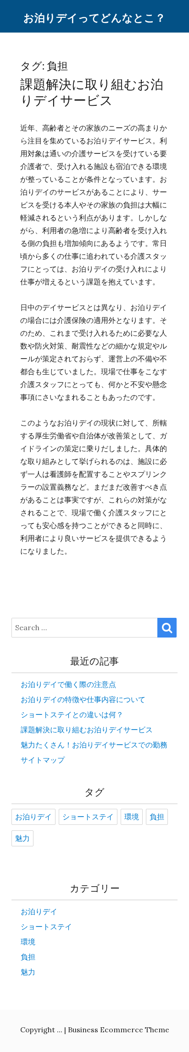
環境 (131, 817)
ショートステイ (88, 817)
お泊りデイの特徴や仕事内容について (83, 699)
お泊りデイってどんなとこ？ (94, 18)
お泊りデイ (33, 817)
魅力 (22, 838)
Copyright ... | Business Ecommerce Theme (94, 1029)
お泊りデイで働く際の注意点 (68, 684)
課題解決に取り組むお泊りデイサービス (91, 92)
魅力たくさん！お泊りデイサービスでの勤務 (94, 744)
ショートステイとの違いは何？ (72, 714)
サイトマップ (43, 759)
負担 (157, 817)
